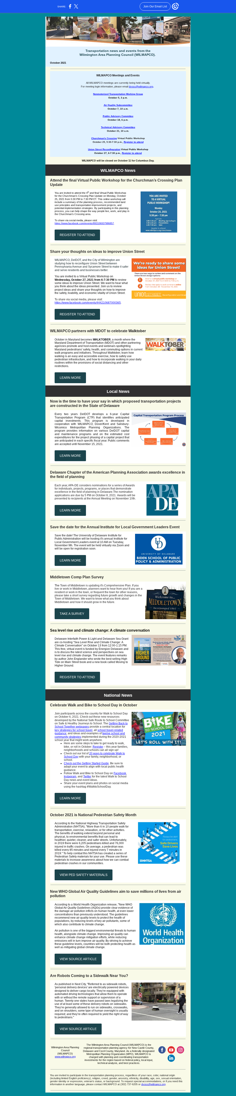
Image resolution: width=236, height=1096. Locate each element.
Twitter (87, 776)
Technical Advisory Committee (118, 127)
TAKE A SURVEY (72, 613)
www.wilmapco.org (65, 1056)
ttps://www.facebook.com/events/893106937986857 (85, 223)
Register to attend (134, 142)
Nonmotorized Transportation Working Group (118, 94)
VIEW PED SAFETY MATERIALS (83, 875)
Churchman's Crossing (104, 138)
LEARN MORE (70, 377)
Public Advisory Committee (118, 116)
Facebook (120, 773)
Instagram (70, 776)
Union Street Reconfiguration (104, 149)
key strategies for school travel (73, 730)
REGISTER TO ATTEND (77, 235)
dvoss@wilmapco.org (141, 86)
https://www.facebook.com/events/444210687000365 (88, 302)
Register (98, 746)
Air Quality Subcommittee (118, 105)
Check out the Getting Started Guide (86, 763)
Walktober (137, 331)
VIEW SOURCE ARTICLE (78, 959)
